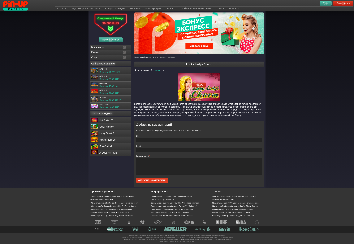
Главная (62, 8)
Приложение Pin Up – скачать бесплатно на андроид (111, 209)
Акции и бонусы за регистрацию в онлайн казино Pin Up (112, 197)
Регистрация (153, 8)
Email (139, 146)
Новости (234, 8)
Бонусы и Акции (115, 8)
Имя (138, 136)
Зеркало (135, 8)
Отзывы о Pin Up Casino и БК (101, 200)
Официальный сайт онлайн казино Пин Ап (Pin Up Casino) (113, 206)
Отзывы (170, 8)
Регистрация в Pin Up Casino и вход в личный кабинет (111, 216)
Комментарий (143, 156)
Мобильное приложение (195, 8)
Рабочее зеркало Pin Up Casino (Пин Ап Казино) (109, 213)
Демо (199, 89)
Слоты (220, 8)
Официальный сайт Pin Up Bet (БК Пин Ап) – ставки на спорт (114, 203)
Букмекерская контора (86, 8)
